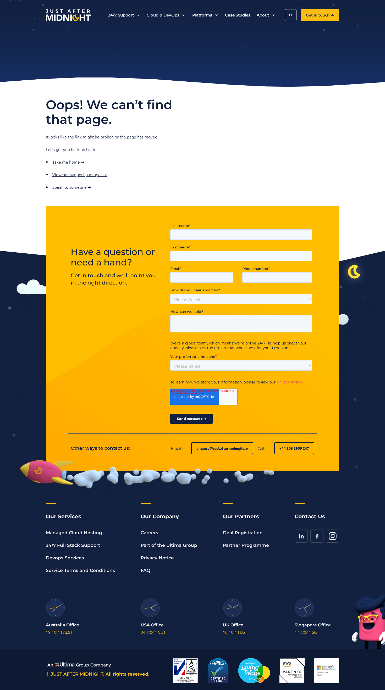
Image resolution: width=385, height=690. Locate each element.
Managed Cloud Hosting (74, 532)
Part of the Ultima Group (169, 545)
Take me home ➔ (68, 162)
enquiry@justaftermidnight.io (222, 448)
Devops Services (65, 557)
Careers (149, 532)
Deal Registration (243, 532)
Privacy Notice (157, 557)
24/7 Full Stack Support (73, 545)
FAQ (145, 570)
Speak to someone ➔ (71, 187)
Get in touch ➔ (320, 15)
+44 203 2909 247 (294, 448)
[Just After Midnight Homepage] (68, 15)
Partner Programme (246, 545)
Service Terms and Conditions (80, 570)
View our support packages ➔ (79, 174)
